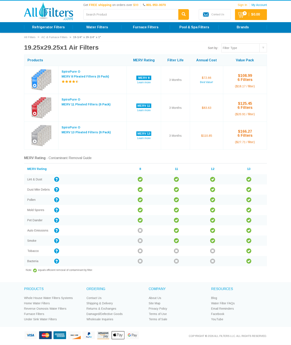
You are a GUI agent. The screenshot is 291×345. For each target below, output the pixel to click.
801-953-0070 (156, 5)
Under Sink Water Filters (40, 319)
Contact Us (94, 298)
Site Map (154, 303)
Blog (214, 298)
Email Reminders (222, 308)
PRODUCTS (34, 289)
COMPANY (157, 289)
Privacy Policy (158, 308)
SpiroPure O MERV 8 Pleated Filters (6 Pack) (85, 74)
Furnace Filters (34, 314)
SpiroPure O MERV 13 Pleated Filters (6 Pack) (86, 130)
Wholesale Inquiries (99, 319)
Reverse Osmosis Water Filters (45, 308)
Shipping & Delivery (99, 303)
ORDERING (95, 289)
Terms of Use (158, 314)
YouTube (217, 319)
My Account (259, 5)
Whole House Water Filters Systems (48, 298)
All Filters (30, 37)
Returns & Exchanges (101, 308)
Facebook (217, 314)
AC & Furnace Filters (54, 37)
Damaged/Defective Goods (104, 314)
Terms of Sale (158, 319)
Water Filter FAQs (223, 303)
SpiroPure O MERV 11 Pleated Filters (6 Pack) (86, 102)
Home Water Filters (37, 303)
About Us (155, 298)
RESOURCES (222, 289)
